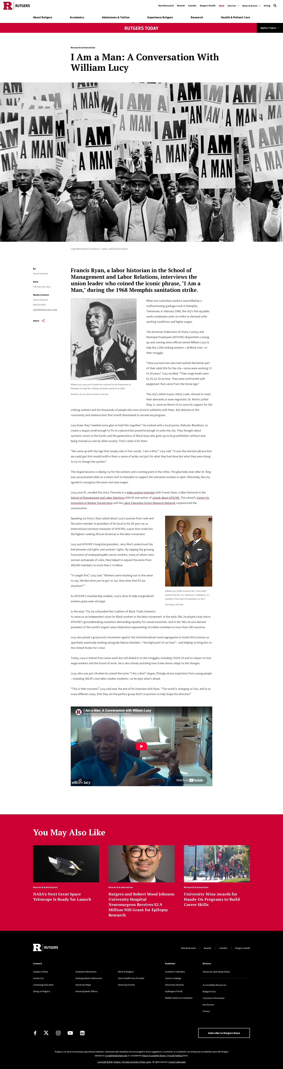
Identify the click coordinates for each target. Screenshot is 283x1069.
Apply (221, 5)
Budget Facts (209, 991)
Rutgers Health (208, 5)
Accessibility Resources (214, 984)
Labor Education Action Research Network (149, 503)
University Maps (83, 984)
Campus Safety (40, 971)
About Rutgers (42, 17)
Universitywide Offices (86, 991)
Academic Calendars (175, 971)
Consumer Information (214, 998)
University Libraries (174, 984)
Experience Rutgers (160, 17)
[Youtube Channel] (70, 1033)
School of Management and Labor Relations (98, 498)
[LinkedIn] (82, 1033)
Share (36, 320)
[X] (46, 1033)
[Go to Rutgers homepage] (16, 6)
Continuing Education (43, 984)
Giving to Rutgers (41, 991)
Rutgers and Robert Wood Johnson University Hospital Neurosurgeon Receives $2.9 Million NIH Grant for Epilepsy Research (141, 904)
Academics (77, 17)
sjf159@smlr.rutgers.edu (45, 309)
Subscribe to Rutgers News (224, 1033)
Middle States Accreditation (178, 997)
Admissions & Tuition (116, 17)
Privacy (206, 1011)
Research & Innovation (83, 47)
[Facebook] (35, 1033)
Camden (192, 5)
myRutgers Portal (173, 991)
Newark (181, 5)
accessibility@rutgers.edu (116, 1055)
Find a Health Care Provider (131, 978)
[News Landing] (141, 32)
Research (197, 17)
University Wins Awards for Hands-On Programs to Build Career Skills (212, 899)
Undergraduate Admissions (88, 978)
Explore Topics (268, 27)
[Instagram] (58, 1033)
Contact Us (38, 978)
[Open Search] (275, 6)
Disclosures (208, 1004)
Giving (267, 5)
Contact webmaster (177, 1062)
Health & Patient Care (235, 17)
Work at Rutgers (126, 971)
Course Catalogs (173, 978)
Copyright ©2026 (105, 1062)
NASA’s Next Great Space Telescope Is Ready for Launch (62, 896)
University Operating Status (216, 971)
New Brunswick (166, 5)
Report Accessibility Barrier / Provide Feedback (162, 1055)
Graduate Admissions (85, 971)
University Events (126, 984)
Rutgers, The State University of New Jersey (132, 1062)
